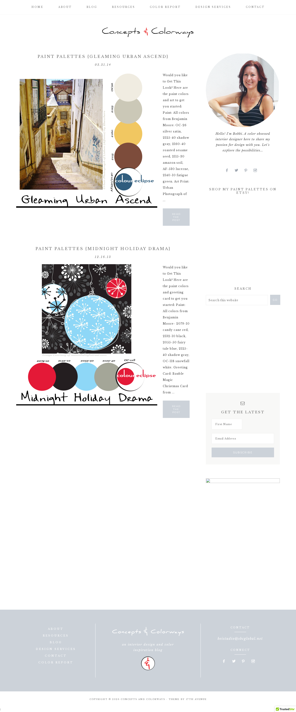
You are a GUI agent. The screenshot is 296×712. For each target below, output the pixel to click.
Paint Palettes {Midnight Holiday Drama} (103, 248)
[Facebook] (229, 170)
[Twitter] (238, 170)
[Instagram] (257, 170)
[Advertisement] (240, 242)
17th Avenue (196, 699)
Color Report (55, 662)
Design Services (56, 649)
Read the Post (176, 217)
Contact (56, 655)
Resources (56, 635)
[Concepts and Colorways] (148, 32)
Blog (56, 642)
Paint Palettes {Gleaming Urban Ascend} (103, 56)
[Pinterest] (248, 170)
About (56, 628)
